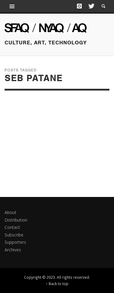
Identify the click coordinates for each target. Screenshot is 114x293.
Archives (13, 250)
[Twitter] (91, 6)
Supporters (15, 242)
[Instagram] (79, 6)
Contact (12, 227)
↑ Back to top (57, 283)
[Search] (12, 6)
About (10, 212)
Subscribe (14, 235)
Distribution (16, 220)
